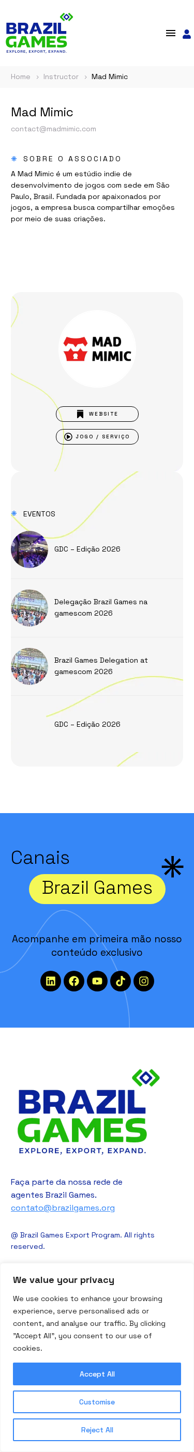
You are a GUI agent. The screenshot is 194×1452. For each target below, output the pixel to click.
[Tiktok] (120, 981)
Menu (170, 33)
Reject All (97, 1429)
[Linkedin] (50, 981)
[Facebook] (74, 981)
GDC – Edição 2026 (87, 549)
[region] (97, 1357)
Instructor (61, 76)
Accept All (97, 1374)
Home (21, 76)
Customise (97, 1402)
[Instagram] (143, 981)
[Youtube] (97, 981)
